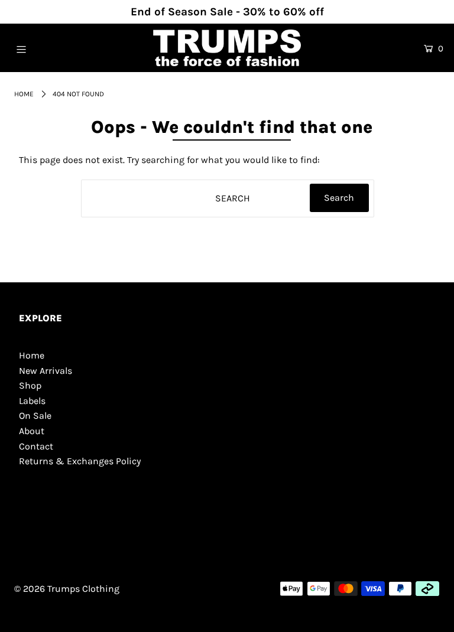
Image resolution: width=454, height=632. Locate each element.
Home (24, 94)
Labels (32, 400)
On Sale (35, 415)
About (31, 430)
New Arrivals (45, 370)
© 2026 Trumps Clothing (66, 588)
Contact (36, 446)
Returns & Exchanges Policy (80, 461)
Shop (30, 385)
